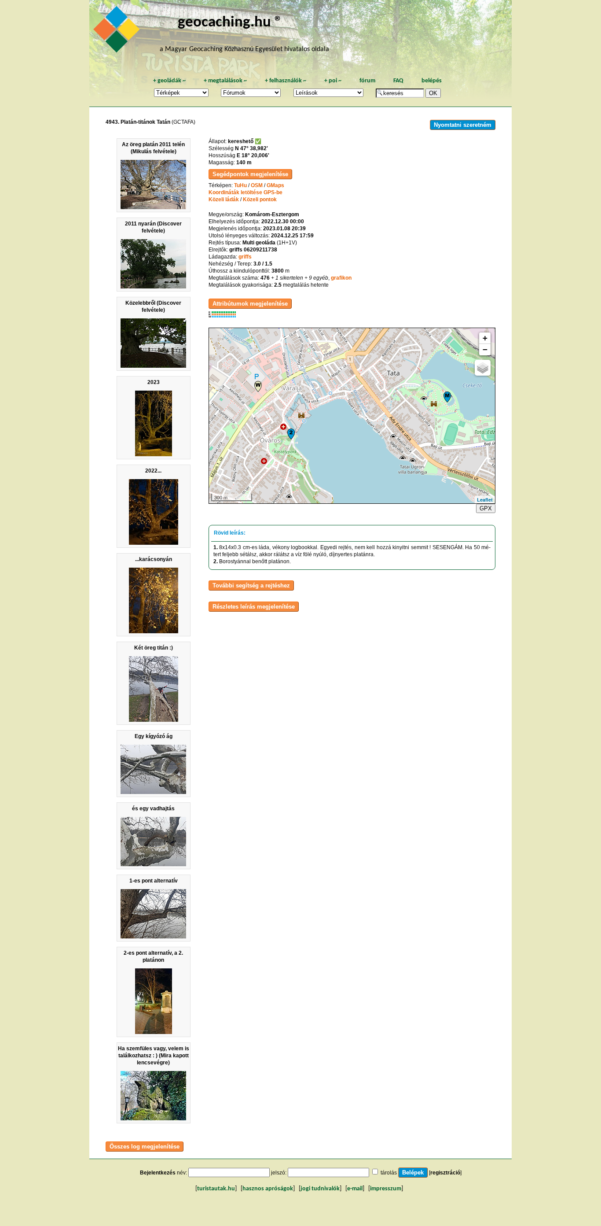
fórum (367, 81)
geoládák (169, 81)
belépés (431, 81)
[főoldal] (118, 32)
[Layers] (483, 368)
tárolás (389, 1173)
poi (333, 81)
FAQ (398, 81)
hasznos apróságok (267, 1189)
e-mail (355, 1189)
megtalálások (225, 81)
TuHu (240, 185)
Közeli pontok (260, 199)
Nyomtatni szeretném (462, 125)
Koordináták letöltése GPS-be (245, 192)
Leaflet (485, 499)
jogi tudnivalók (320, 1189)
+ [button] (485, 338)
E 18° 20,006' (253, 155)
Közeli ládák (224, 199)
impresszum (385, 1189)
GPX (486, 508)
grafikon (341, 278)
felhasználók (285, 81)
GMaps (275, 185)
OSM (257, 185)
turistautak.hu (216, 1189)
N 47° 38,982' (251, 148)
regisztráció (445, 1173)
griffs (245, 257)
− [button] (485, 349)
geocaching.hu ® (230, 22)
